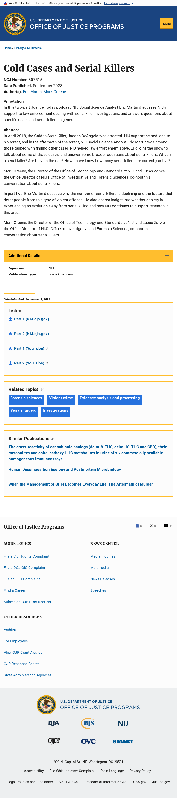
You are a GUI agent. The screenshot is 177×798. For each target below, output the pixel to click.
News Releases (102, 579)
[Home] (77, 24)
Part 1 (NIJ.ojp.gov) (31, 319)
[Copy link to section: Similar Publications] (51, 438)
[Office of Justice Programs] (15, 23)
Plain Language (112, 771)
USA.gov (139, 782)
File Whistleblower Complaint (72, 771)
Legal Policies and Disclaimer (30, 782)
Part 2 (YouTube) (29, 363)
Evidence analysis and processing (110, 398)
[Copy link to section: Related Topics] (40, 389)
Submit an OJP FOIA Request (27, 601)
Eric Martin (32, 91)
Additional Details (24, 255)
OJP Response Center (21, 664)
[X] (155, 529)
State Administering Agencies (27, 675)
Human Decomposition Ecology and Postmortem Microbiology (65, 469)
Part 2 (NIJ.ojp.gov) (31, 333)
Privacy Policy (140, 771)
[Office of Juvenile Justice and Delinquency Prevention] (54, 745)
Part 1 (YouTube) (29, 348)
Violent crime (61, 398)
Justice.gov (161, 782)
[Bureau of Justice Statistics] (88, 729)
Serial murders (23, 410)
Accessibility (34, 771)
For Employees (16, 641)
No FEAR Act (69, 782)
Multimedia (99, 567)
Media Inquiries (102, 556)
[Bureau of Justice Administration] (53, 726)
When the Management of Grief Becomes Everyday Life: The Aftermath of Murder (81, 484)
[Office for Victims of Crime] (88, 744)
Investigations (56, 410)
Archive (10, 629)
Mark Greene (55, 91)
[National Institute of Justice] (123, 727)
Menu (167, 23)
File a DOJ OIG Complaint (24, 567)
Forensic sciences (26, 398)
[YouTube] (168, 529)
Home (8, 48)
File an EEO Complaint (22, 579)
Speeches (98, 590)
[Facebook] (141, 529)
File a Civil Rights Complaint (26, 556)
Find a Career (14, 590)
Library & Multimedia (28, 48)
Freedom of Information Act (106, 782)
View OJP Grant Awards (23, 652)
